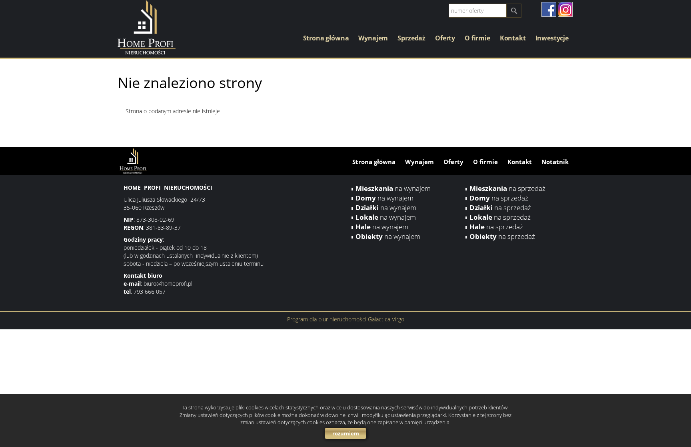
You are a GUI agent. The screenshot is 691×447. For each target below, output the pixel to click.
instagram (565, 9)
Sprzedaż (411, 38)
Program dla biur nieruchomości (327, 319)
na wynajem (393, 188)
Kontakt (513, 38)
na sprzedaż (507, 188)
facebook (548, 9)
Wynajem (373, 38)
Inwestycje (552, 38)
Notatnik (555, 162)
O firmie (477, 38)
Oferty (445, 38)
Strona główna (326, 38)
